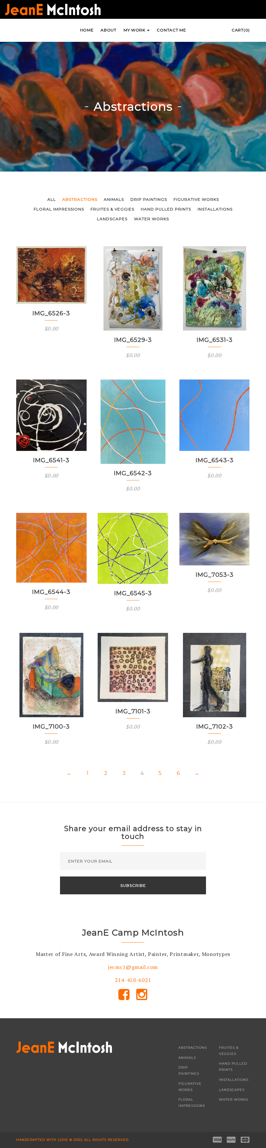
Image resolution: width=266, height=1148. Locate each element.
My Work (135, 30)
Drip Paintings (148, 199)
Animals (114, 199)
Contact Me (171, 30)
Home (87, 30)
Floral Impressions (59, 209)
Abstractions (79, 199)
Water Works (151, 218)
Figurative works (196, 199)
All (51, 199)
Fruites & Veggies (112, 209)
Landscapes (112, 218)
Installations (215, 209)
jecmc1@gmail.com (133, 967)
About (108, 30)
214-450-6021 (133, 980)
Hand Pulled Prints (166, 209)
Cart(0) (241, 30)
